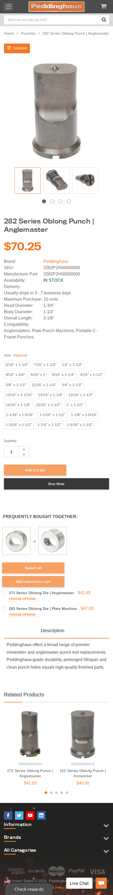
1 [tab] (44, 201)
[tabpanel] (27, 181)
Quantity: (10, 441)
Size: (15, 355)
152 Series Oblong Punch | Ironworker (83, 773)
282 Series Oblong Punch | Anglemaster (76, 33)
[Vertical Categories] (8, 7)
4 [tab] (69, 201)
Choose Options (22, 598)
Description (52, 630)
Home (9, 33)
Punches (28, 33)
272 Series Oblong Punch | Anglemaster (30, 773)
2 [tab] (52, 201)
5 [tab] (67, 792)
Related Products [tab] (24, 694)
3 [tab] (61, 201)
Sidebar (19, 48)
